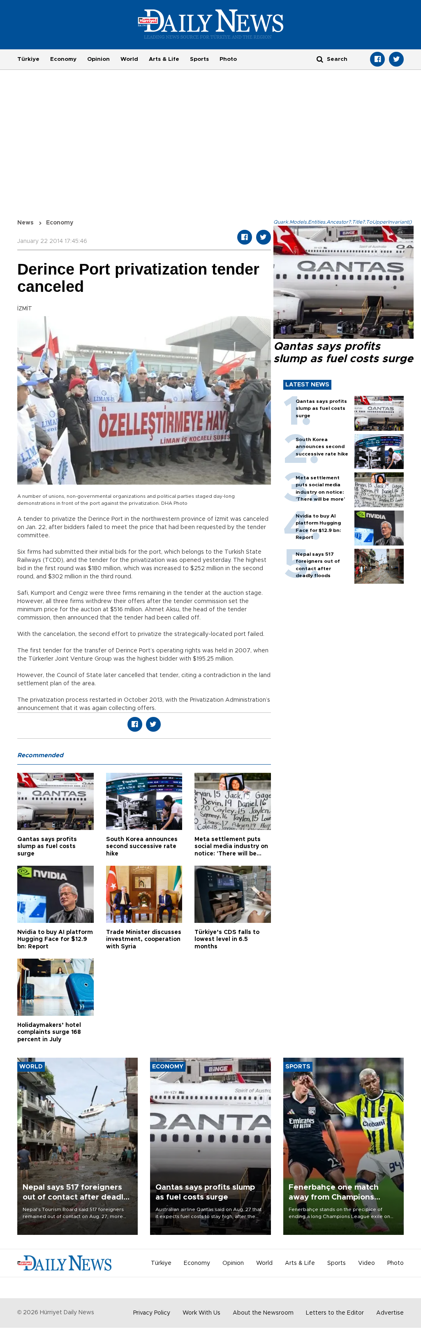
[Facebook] (377, 59)
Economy (63, 59)
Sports (199, 59)
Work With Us (201, 1313)
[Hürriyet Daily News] (211, 24)
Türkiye (28, 59)
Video (366, 1263)
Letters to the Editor (335, 1313)
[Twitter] (396, 59)
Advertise (390, 1313)
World (129, 59)
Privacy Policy (151, 1313)
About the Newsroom (263, 1313)
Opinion (98, 59)
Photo (228, 59)
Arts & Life (164, 59)
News (25, 223)
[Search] (320, 58)
